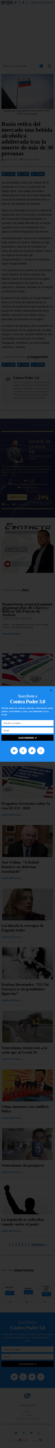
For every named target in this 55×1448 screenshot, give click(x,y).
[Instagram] (40, 750)
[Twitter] (32, 750)
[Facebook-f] (23, 750)
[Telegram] (14, 750)
